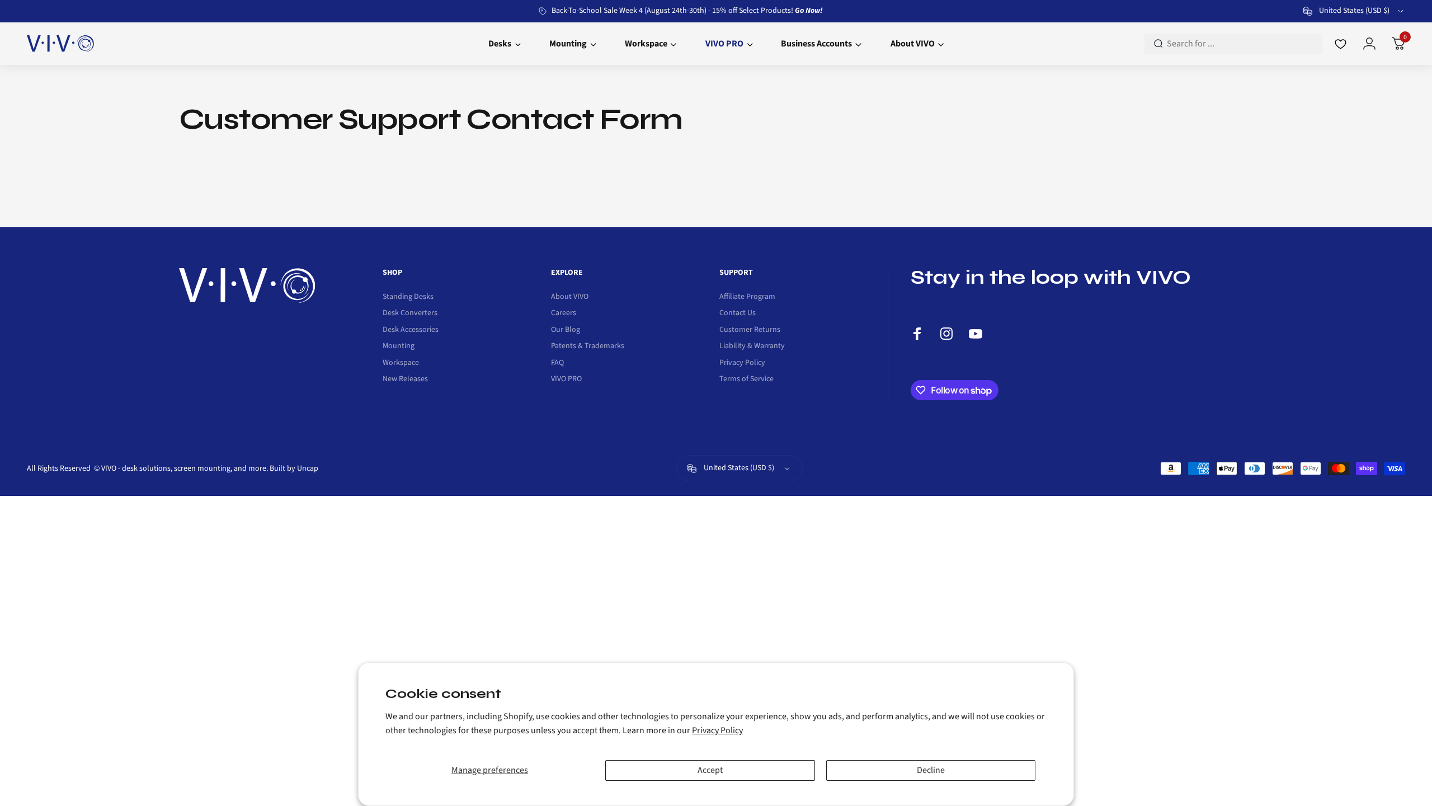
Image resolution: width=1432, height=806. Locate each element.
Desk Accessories (411, 330)
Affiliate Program (747, 297)
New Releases (405, 379)
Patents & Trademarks (587, 346)
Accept (710, 770)
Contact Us (737, 313)
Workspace (401, 363)
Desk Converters (410, 313)
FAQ (557, 363)
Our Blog (565, 330)
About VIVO (569, 297)
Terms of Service (746, 379)
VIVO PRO (566, 379)
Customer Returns (749, 330)
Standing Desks (408, 297)
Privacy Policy (717, 730)
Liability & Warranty (752, 346)
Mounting (398, 346)
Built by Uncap (294, 468)
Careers (563, 313)
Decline (931, 770)
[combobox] (1354, 11)
